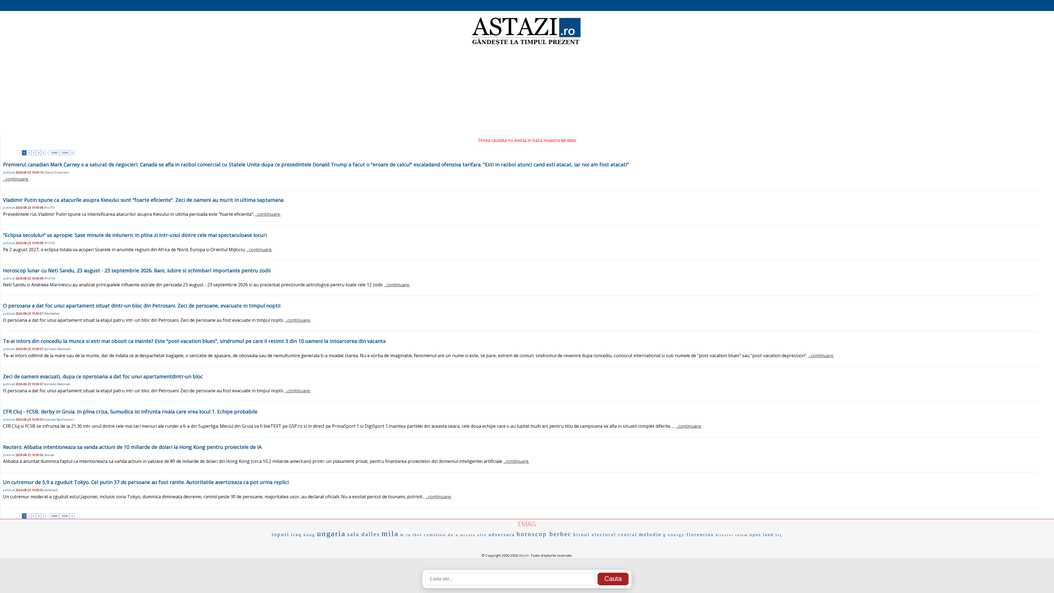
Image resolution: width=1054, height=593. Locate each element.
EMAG (527, 523)
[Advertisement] (527, 90)
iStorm (524, 555)
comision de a (441, 535)
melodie (650, 534)
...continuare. (16, 179)
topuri (280, 534)
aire (482, 535)
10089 (54, 153)
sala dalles (363, 534)
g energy (674, 535)
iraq (296, 534)
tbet (417, 535)
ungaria (331, 533)
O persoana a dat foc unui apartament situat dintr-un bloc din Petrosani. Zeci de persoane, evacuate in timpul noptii (142, 305)
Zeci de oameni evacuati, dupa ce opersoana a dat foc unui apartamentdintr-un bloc (103, 376)
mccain (468, 535)
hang (309, 535)
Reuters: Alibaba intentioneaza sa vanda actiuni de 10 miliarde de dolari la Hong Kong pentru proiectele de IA (132, 447)
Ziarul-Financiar (56, 172)
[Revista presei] (526, 44)
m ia (405, 535)
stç (779, 535)
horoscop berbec (544, 534)
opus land (762, 534)
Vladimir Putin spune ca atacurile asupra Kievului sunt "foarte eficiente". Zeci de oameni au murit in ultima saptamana (143, 200)
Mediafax (51, 313)
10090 (64, 153)
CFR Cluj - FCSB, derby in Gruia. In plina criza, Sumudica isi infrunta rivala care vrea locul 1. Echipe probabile (130, 411)
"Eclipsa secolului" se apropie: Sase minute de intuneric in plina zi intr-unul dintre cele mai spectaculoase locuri (135, 235)
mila (390, 533)
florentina (700, 534)
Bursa (49, 455)
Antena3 (51, 490)
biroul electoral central (605, 534)
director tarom (732, 535)
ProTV (49, 207)
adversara (502, 534)
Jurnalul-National (57, 349)
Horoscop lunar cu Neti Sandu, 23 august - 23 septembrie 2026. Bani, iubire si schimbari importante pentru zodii (137, 270)
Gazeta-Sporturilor (59, 419)
